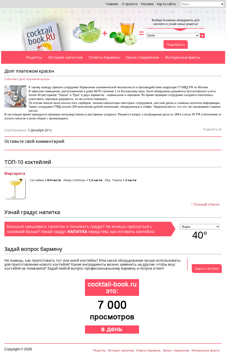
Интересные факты (182, 57)
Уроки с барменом (142, 57)
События (10, 79)
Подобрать (175, 44)
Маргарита (14, 174)
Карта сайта (166, 4)
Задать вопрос (206, 268)
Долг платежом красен (34, 79)
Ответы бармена (104, 57)
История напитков (65, 57)
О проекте (130, 4)
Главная (111, 4)
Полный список (206, 205)
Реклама (147, 4)
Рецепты (34, 57)
